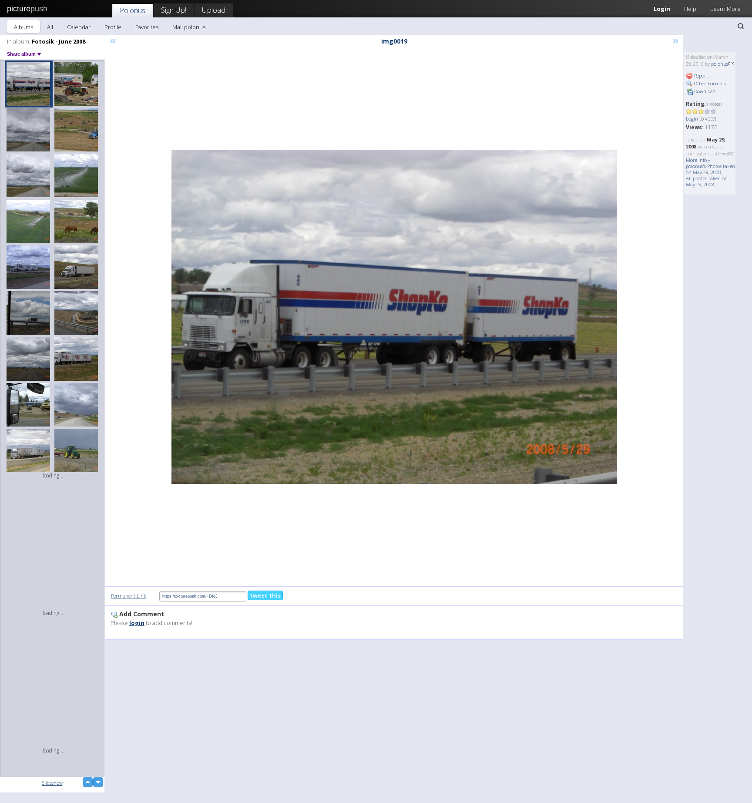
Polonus (132, 10)
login (136, 623)
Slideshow (52, 782)
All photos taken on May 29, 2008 (707, 181)
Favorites (146, 27)
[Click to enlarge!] (394, 317)
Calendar (79, 27)
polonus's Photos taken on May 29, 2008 (710, 169)
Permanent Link (128, 595)
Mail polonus (188, 27)
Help (690, 9)
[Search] (741, 26)
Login (662, 9)
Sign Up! (173, 10)
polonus (719, 63)
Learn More (725, 9)
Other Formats (709, 83)
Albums (23, 27)
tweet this (265, 595)
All (50, 27)
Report (700, 75)
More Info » (698, 160)
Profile (112, 27)
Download (704, 91)
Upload (213, 10)
